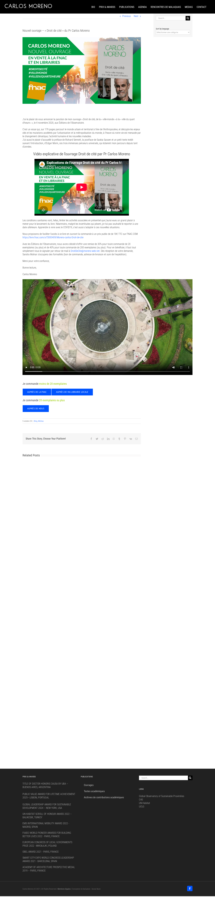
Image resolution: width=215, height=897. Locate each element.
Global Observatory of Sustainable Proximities (161, 796)
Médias (41, 421)
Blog (35, 421)
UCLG (141, 806)
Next (136, 16)
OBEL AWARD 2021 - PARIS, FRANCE (41, 851)
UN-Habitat (144, 803)
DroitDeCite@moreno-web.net (85, 250)
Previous (126, 16)
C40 (141, 799)
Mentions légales (64, 889)
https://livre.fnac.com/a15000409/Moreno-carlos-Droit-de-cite (53, 237)
